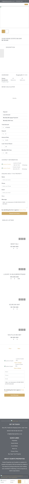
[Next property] (24, 348)
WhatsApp (24, 165)
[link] (14, 232)
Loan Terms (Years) (7, 143)
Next (19, 348)
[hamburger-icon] (26, 4)
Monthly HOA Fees (7, 150)
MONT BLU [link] (14, 244)
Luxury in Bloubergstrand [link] (14, 274)
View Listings (18, 362)
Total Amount (5, 124)
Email (3, 189)
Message (4, 199)
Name (3, 177)
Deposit (4, 131)
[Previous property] (5, 348)
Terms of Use (22, 210)
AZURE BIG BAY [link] (14, 304)
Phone (3, 183)
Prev (10, 348)
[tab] (3, 31)
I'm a (3, 196)
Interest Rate (5, 137)
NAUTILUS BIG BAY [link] (14, 335)
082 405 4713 (16, 169)
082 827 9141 (17, 165)
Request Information (14, 213)
